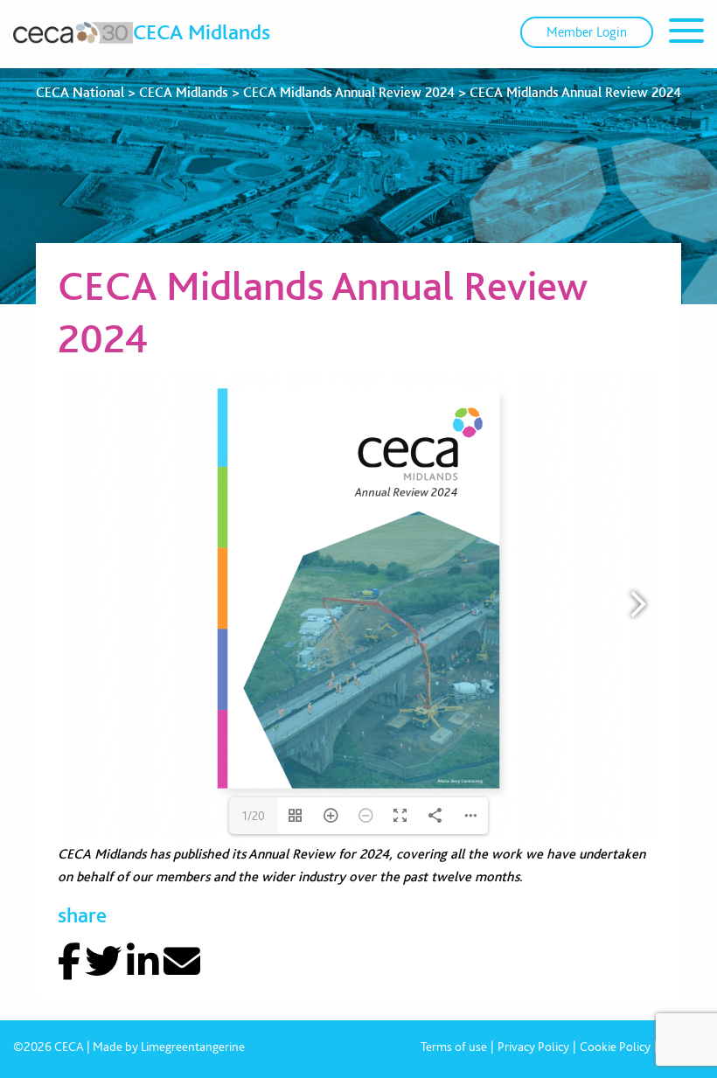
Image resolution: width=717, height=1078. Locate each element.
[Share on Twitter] (103, 962)
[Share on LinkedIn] (143, 962)
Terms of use (454, 1046)
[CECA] (73, 32)
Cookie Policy (615, 1046)
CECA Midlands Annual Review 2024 (349, 92)
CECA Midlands (201, 31)
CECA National (80, 92)
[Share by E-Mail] (182, 962)
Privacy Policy (533, 1046)
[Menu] (686, 33)
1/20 (253, 816)
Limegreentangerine (193, 1046)
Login (586, 32)
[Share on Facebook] (69, 962)
